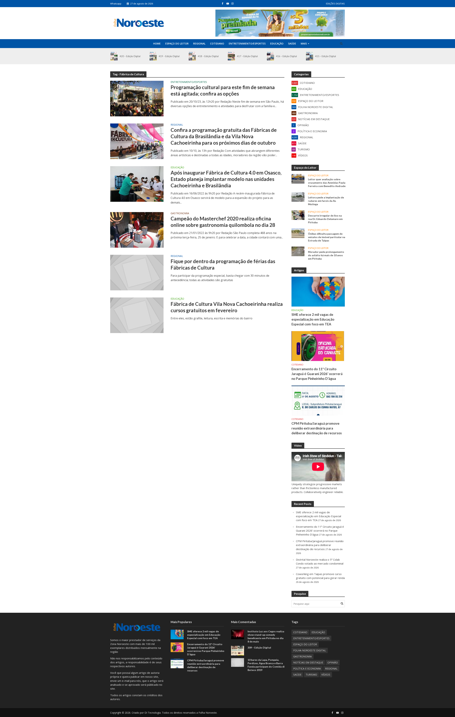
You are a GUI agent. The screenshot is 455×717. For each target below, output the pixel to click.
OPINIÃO (332, 662)
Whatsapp (115, 3)
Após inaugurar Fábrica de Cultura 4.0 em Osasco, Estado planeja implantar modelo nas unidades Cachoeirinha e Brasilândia (226, 179)
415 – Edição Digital (325, 56)
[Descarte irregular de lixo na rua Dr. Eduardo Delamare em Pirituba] (297, 215)
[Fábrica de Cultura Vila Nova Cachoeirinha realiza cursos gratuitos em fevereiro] (137, 315)
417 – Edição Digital (247, 56)
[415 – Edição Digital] (309, 56)
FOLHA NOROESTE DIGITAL (309, 650)
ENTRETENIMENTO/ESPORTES (247, 43)
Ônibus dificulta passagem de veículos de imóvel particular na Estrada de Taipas (326, 237)
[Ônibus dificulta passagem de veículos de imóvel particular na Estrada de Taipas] (297, 233)
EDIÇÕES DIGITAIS (335, 3)
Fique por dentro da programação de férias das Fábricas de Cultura (223, 264)
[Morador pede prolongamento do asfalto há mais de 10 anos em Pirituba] (297, 251)
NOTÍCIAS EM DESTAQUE (308, 662)
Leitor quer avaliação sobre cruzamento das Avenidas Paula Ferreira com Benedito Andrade (327, 183)
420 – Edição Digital (130, 56)
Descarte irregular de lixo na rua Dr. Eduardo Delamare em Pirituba (325, 219)
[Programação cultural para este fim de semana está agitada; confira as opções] (137, 98)
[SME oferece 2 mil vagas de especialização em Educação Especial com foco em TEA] (318, 291)
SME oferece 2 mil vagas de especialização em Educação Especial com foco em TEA (312, 319)
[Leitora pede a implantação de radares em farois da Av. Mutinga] (297, 196)
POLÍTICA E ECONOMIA (307, 668)
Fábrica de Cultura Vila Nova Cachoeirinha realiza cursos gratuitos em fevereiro (227, 307)
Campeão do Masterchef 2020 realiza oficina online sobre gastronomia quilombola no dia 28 (223, 221)
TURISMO (311, 674)
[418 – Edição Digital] (192, 56)
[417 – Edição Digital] (231, 56)
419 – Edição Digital (169, 56)
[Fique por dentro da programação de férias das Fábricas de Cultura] (137, 272)
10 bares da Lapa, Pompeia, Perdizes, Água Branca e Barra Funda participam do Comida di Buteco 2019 (266, 664)
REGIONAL (199, 43)
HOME (157, 43)
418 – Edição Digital (208, 56)
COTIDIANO (217, 43)
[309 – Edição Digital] (237, 650)
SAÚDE (292, 43)
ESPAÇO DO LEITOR (177, 43)
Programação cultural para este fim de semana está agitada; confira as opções (223, 90)
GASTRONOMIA (180, 213)
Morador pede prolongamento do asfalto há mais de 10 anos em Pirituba (326, 255)
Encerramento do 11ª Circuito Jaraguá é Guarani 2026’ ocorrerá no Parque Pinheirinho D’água (316, 374)
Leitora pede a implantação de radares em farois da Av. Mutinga (326, 201)
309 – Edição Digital (259, 647)
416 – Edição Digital (286, 56)
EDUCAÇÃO (276, 43)
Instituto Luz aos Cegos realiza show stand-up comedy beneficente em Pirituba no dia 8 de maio (266, 636)
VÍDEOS (325, 674)
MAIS (304, 43)
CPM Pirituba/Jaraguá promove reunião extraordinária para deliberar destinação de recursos (316, 428)
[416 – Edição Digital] (270, 56)
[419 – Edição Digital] (153, 56)
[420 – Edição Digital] (114, 56)
